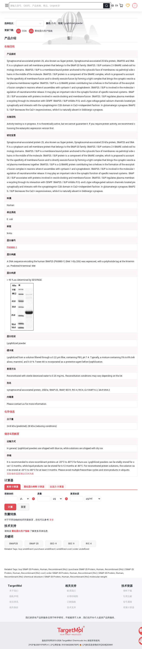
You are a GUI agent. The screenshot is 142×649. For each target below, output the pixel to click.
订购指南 (71, 602)
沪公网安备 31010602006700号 (65, 645)
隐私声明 (13, 596)
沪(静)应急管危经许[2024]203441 (98, 645)
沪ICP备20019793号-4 (38, 645)
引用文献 (127, 596)
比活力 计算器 (57, 486)
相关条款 (13, 607)
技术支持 (71, 607)
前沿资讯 (13, 602)
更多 (51, 519)
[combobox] (19, 23)
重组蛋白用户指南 (44, 31)
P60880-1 (12, 247)
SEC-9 (53, 543)
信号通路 (127, 602)
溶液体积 (8, 493)
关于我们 (13, 590)
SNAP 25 (33, 543)
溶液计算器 (128, 607)
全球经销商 (72, 596)
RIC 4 (89, 543)
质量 (39, 493)
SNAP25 (13, 543)
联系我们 (71, 590)
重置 (23, 507)
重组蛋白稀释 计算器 (34, 486)
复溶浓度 (74, 493)
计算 (10, 507)
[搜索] (106, 5)
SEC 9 (71, 543)
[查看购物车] (121, 5)
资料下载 (127, 590)
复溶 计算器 (12, 486)
